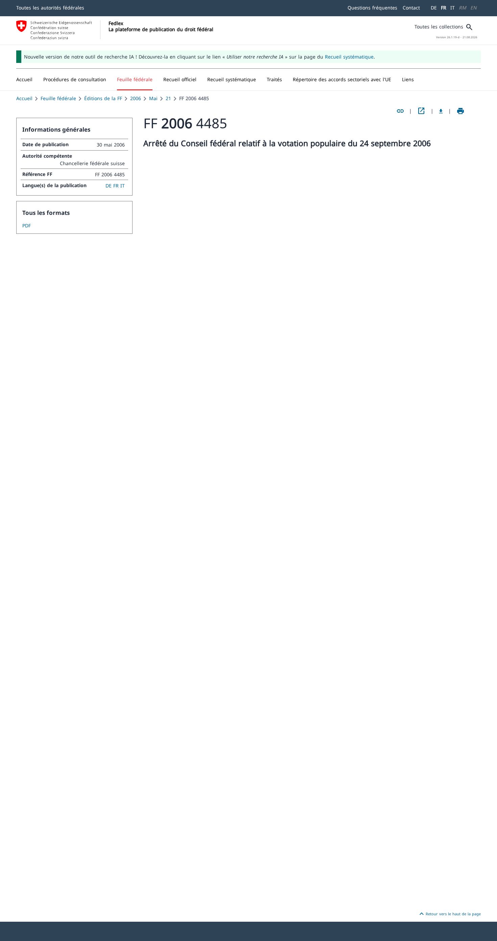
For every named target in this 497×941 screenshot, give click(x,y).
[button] (75, 79)
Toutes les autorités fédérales (50, 7)
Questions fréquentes (372, 7)
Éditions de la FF (103, 98)
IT (452, 7)
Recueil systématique (349, 56)
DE (434, 7)
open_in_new (421, 111)
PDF (26, 225)
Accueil (24, 98)
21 (168, 98)
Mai (153, 98)
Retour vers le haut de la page (449, 914)
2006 (135, 98)
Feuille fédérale (58, 98)
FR (443, 7)
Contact (411, 7)
